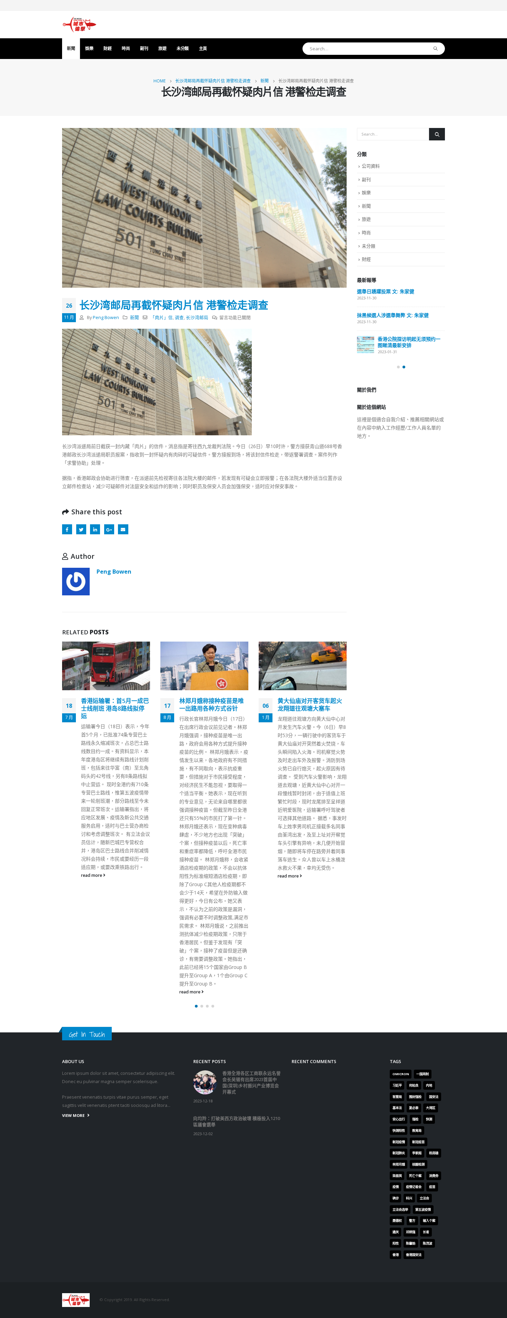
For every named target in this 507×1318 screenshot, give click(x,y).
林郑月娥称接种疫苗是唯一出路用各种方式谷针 (211, 704)
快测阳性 (398, 1130)
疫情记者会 (413, 1187)
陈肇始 (410, 1243)
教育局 (416, 1130)
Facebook (67, 529)
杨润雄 (433, 1153)
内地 (429, 1085)
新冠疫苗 (418, 1142)
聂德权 (397, 1220)
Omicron (400, 1074)
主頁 (203, 48)
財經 (107, 48)
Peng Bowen (106, 317)
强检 (415, 1119)
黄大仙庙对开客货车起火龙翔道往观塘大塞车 (310, 704)
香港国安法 (413, 1254)
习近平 (397, 1085)
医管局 (397, 1096)
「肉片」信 (161, 317)
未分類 (183, 48)
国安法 (433, 1096)
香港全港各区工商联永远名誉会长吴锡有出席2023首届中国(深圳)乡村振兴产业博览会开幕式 (251, 1082)
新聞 (71, 48)
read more (92, 875)
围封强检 (415, 1096)
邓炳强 (410, 1232)
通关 (395, 1232)
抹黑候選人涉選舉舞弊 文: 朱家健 (393, 315)
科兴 (409, 1198)
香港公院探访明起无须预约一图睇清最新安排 (409, 342)
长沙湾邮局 (197, 317)
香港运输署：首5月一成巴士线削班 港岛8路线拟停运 (115, 708)
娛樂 (89, 48)
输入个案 (429, 1220)
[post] (365, 344)
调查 (179, 317)
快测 (429, 1119)
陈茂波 (427, 1243)
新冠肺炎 (398, 1153)
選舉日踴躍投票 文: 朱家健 (385, 291)
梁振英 (397, 1175)
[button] (196, 1006)
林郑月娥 (398, 1164)
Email (123, 529)
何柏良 (413, 1085)
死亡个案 (415, 1175)
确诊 (395, 1198)
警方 (412, 1220)
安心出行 (398, 1119)
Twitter (81, 529)
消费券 (433, 1175)
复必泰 (413, 1108)
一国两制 (422, 1074)
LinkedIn (95, 529)
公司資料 (371, 166)
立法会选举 (400, 1209)
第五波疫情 (423, 1209)
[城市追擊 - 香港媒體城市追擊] (79, 24)
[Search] (436, 48)
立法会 (424, 1198)
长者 (426, 1232)
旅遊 (162, 48)
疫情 (395, 1187)
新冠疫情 (398, 1142)
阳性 (395, 1243)
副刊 (144, 48)
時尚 (126, 48)
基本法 (397, 1108)
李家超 (416, 1153)
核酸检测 (418, 1164)
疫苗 (432, 1187)
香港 (395, 1254)
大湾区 (430, 1108)
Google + (109, 529)
